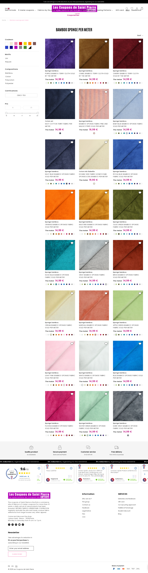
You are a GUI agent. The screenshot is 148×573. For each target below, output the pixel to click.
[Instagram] (12, 524)
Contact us (86, 505)
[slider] (6, 113)
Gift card (121, 502)
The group (86, 502)
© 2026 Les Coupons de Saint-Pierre (21, 569)
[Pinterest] (16, 524)
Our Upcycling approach (127, 505)
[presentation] (46, 83)
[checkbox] (21, 58)
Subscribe (17, 554)
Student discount (124, 511)
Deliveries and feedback (126, 499)
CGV (83, 517)
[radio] (48, 83)
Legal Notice (86, 511)
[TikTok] (23, 524)
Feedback (85, 508)
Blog (119, 514)
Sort (139, 35)
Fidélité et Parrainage (125, 508)
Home (4, 20)
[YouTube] (19, 524)
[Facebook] (9, 524)
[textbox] (13, 108)
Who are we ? (87, 499)
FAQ (83, 514)
